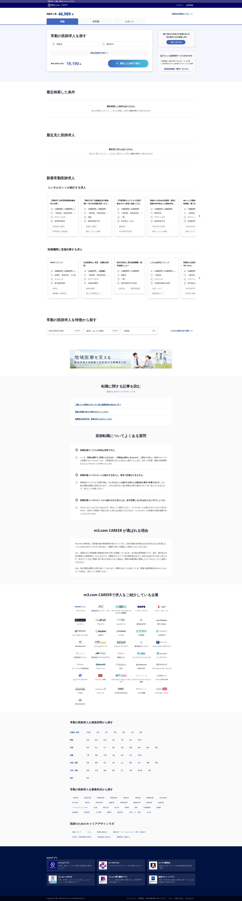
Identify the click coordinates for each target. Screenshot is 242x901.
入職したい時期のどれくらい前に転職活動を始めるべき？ (98, 404)
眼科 (136, 807)
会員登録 (189, 5)
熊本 (113, 770)
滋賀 (96, 755)
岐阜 (139, 747)
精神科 (127, 807)
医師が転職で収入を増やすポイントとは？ (92, 412)
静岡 (147, 747)
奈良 (130, 755)
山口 (122, 763)
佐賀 (96, 770)
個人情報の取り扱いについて (156, 898)
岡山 (105, 763)
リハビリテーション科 (79, 807)
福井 (113, 747)
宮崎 (130, 770)
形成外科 (161, 802)
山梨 (122, 747)
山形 (132, 732)
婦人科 (117, 807)
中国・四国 (74, 763)
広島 (113, 763)
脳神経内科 (150, 798)
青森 (97, 732)
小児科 (95, 807)
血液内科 (126, 798)
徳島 (130, 763)
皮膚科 (158, 807)
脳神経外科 (137, 802)
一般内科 (75, 798)
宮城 (115, 732)
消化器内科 (87, 798)
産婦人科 (106, 807)
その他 (148, 812)
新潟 (87, 747)
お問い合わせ (179, 898)
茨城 (87, 740)
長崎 (105, 770)
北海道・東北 (74, 732)
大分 (122, 770)
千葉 (122, 740)
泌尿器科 (75, 812)
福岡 (87, 770)
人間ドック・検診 (135, 812)
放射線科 (87, 812)
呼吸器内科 (114, 798)
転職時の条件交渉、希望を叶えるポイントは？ (93, 419)
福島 (140, 732)
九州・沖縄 (74, 770)
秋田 (123, 732)
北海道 (88, 732)
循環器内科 (100, 798)
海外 (71, 778)
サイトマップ (131, 898)
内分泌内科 (163, 798)
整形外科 (149, 802)
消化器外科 (99, 802)
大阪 (113, 755)
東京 (130, 740)
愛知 (156, 747)
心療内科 (138, 798)
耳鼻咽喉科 (147, 807)
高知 (156, 763)
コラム (89, 832)
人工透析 (98, 812)
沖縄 (149, 770)
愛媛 (147, 763)
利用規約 (141, 898)
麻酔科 (109, 812)
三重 (87, 755)
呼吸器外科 (124, 802)
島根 (96, 763)
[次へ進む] (199, 216)
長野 (130, 747)
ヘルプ (170, 898)
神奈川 (140, 740)
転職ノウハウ (76, 832)
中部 (71, 747)
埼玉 (113, 740)
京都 (105, 755)
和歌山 (140, 755)
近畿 (71, 755)
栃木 (96, 740)
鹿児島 (140, 770)
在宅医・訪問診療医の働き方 (82, 837)
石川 (105, 747)
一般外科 (87, 802)
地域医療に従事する (104, 837)
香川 (139, 763)
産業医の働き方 (102, 832)
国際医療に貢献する (123, 837)
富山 (96, 747)
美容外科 (120, 812)
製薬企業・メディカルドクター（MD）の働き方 (129, 832)
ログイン (180, 5)
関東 (71, 740)
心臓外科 (112, 802)
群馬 (105, 740)
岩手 (106, 732)
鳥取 (87, 763)
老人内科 (75, 802)
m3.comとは (189, 898)
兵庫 (122, 755)
